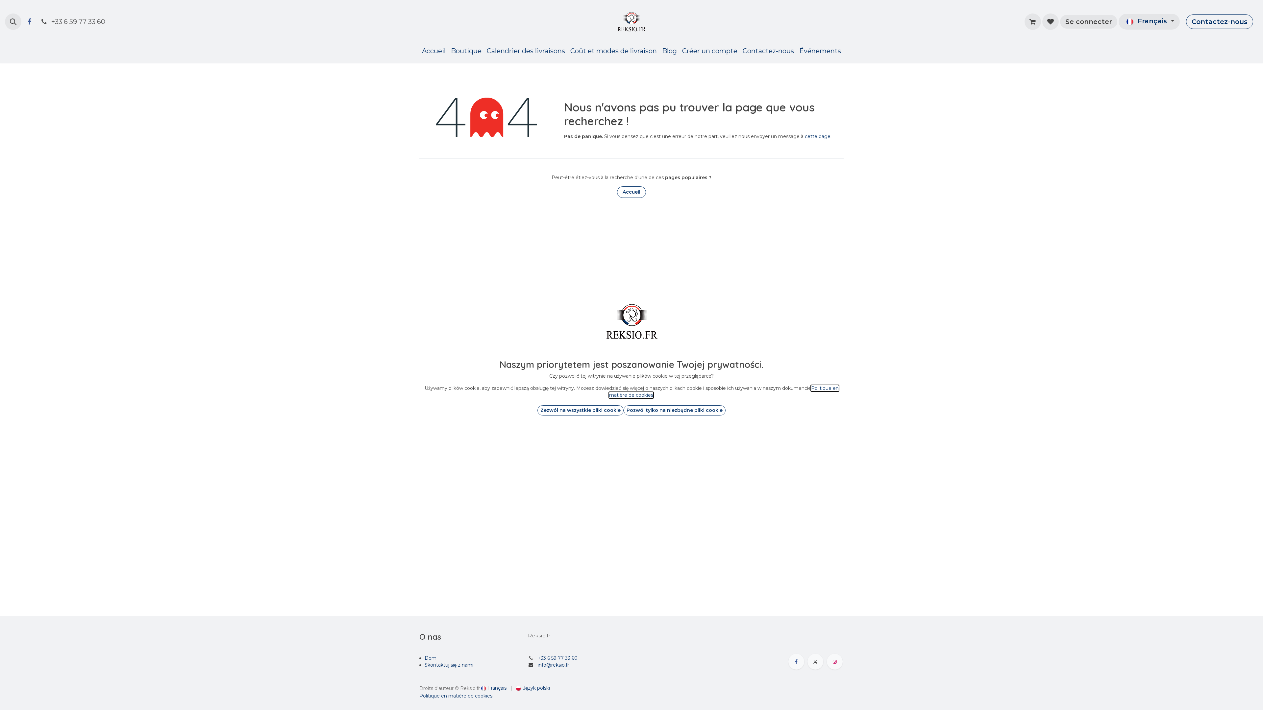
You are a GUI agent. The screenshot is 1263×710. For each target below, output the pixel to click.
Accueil (631, 192)
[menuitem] (433, 51)
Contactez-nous (1220, 22)
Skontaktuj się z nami (449, 665)
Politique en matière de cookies (455, 696)
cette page (817, 136)
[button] (13, 21)
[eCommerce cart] (1033, 21)
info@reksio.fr (553, 665)
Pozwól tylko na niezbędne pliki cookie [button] (675, 410)
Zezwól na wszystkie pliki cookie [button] (580, 410)
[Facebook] (29, 21)
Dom (430, 658)
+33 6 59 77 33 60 (558, 658)
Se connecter (1088, 22)
